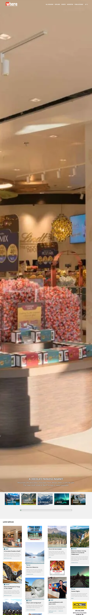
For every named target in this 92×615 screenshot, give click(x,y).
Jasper (50, 557)
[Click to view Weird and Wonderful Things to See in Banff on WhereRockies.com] (12, 572)
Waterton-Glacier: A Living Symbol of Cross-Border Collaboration (78, 552)
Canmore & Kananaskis (30, 609)
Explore (57, 4)
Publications (79, 4)
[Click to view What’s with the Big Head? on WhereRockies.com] (34, 588)
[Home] (46, 510)
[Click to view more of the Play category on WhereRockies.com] (34, 565)
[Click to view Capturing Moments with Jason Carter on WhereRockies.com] (57, 588)
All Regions (49, 4)
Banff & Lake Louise (8, 558)
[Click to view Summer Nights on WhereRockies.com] (79, 577)
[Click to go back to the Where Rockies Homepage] (11, 4)
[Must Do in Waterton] (35, 540)
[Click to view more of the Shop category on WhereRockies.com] (12, 549)
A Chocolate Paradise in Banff (46, 482)
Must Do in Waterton (32, 567)
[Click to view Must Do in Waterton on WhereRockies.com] (34, 553)
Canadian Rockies (29, 574)
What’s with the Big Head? (33, 603)
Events (63, 4)
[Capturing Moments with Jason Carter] (57, 574)
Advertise (70, 4)
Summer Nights (75, 591)
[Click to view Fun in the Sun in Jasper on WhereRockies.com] (57, 536)
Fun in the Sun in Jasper (55, 549)
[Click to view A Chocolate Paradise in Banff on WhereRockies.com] (12, 536)
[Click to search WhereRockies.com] (88, 4)
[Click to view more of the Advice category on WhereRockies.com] (12, 584)
